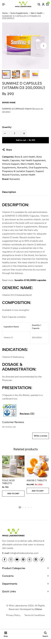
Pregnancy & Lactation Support (18, 171)
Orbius (38, 609)
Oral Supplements (38, 167)
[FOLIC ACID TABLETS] (13, 466)
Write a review (40, 436)
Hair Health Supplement (33, 160)
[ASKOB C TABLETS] (38, 466)
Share (9, 149)
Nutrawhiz (22, 167)
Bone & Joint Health (25, 156)
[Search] (39, 4)
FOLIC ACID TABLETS (8, 481)
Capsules (15, 160)
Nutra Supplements (19, 13)
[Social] (4, 559)
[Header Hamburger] (3, 4)
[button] (43, 45)
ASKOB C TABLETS (37, 480)
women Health (28, 174)
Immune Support (10, 164)
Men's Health (36, 13)
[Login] (43, 4)
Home (5, 13)
